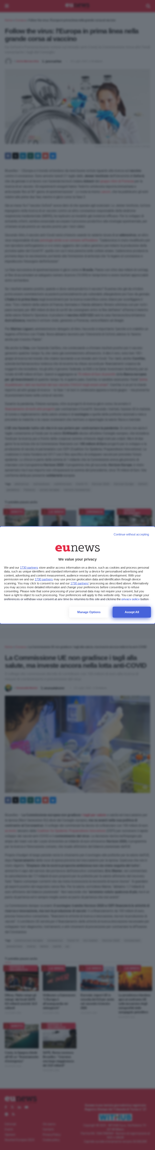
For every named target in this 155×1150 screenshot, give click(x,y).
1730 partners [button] (29, 567)
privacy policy (130, 599)
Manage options (89, 612)
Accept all (132, 612)
